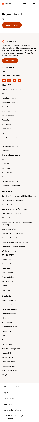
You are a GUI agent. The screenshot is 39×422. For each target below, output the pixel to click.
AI (3, 94)
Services (5, 177)
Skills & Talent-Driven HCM (12, 200)
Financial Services (9, 264)
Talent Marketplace (9, 116)
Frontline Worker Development (14, 238)
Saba (4, 159)
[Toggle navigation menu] (33, 4)
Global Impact (7, 344)
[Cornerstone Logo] (7, 4)
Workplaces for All (9, 251)
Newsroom (6, 331)
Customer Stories (9, 314)
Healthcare (6, 268)
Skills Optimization (9, 107)
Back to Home (12, 25)
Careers (5, 335)
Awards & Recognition (11, 349)
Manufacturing (8, 277)
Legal (5, 393)
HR (3, 133)
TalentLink (6, 168)
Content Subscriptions (11, 155)
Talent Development (10, 111)
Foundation (6, 322)
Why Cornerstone (9, 300)
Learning (5, 142)
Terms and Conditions (12, 410)
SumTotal (6, 164)
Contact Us (6, 71)
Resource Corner (8, 362)
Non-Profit (6, 290)
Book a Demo (10, 61)
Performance (7, 129)
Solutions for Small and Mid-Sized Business (19, 196)
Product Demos (8, 366)
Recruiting (6, 120)
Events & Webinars (9, 370)
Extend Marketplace (10, 186)
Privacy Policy (9, 398)
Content (5, 151)
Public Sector (7, 259)
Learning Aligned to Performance (15, 209)
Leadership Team (9, 305)
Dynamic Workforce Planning (13, 233)
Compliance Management (12, 213)
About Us (5, 318)
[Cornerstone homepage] (19, 41)
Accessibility (7, 353)
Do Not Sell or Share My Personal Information (16, 417)
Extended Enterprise (10, 146)
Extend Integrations (10, 181)
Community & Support (11, 76)
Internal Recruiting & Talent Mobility (16, 242)
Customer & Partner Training (13, 247)
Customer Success (9, 309)
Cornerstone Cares (9, 327)
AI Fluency (6, 218)
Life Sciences (7, 273)
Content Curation (9, 229)
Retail (4, 286)
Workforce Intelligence (11, 102)
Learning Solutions (9, 137)
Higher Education (9, 281)
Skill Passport (7, 172)
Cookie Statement (10, 404)
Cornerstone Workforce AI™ (13, 89)
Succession (6, 124)
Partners (5, 340)
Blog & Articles (8, 375)
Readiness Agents (9, 98)
